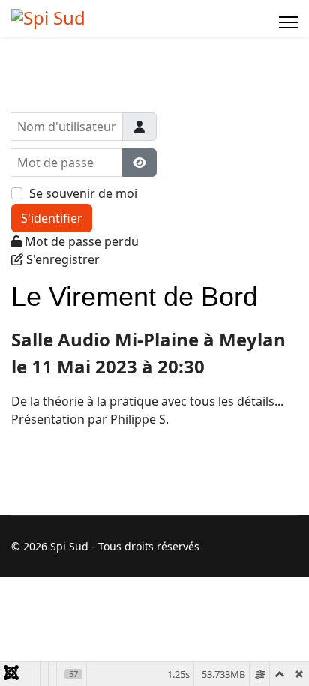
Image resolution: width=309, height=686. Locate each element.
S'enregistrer (63, 259)
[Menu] (288, 22)
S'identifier (51, 218)
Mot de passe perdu (82, 241)
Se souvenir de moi (83, 193)
